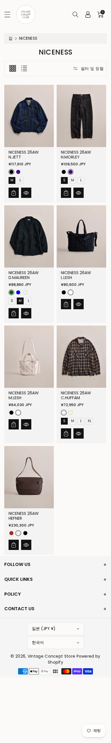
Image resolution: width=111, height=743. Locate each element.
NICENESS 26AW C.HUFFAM (76, 395)
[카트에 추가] (14, 193)
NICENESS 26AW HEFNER (24, 516)
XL (90, 420)
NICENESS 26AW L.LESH (76, 275)
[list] (24, 68)
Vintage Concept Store (51, 656)
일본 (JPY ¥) (44, 628)
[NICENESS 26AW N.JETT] (29, 116)
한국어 (38, 642)
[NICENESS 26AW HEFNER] (29, 477)
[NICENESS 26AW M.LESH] (29, 357)
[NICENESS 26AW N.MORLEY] (81, 116)
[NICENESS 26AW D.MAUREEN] (29, 236)
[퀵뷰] (26, 193)
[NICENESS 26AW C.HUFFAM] (81, 357)
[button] (10, 14)
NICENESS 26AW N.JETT (24, 154)
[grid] (12, 68)
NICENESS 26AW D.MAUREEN (24, 275)
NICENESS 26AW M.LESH (24, 395)
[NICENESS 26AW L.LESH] (81, 236)
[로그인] (88, 14)
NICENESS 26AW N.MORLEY (76, 154)
